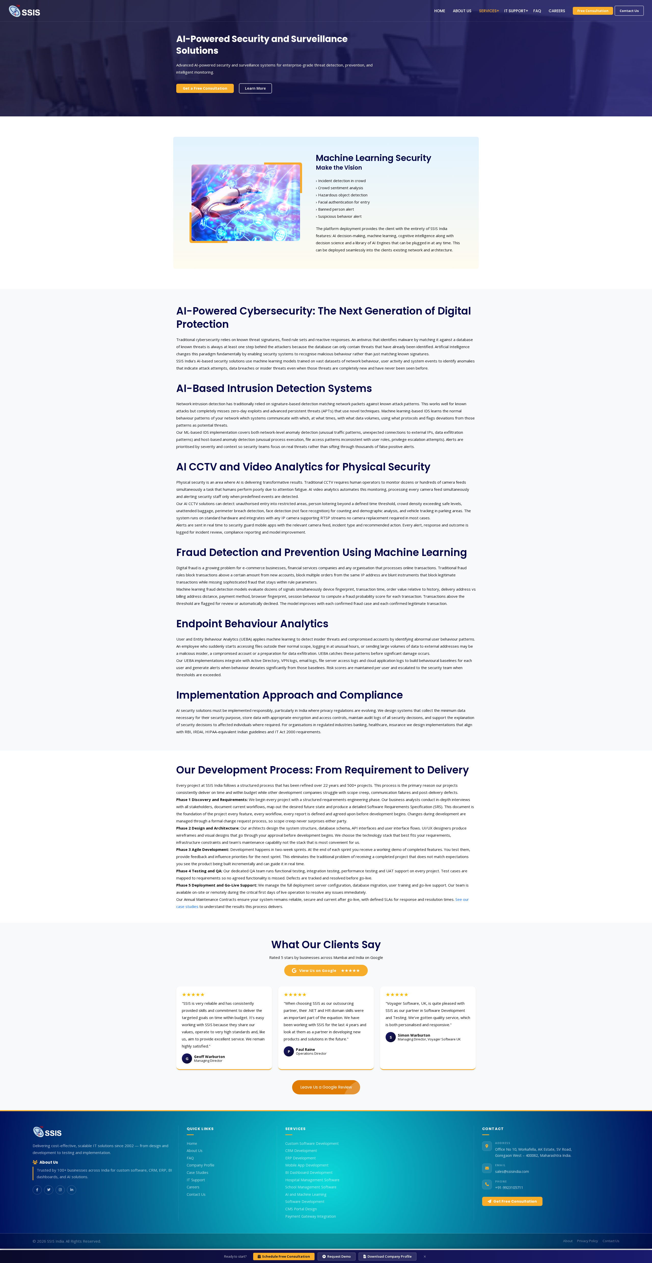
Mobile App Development (307, 1165)
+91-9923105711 (509, 1187)
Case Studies (197, 1172)
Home (439, 10)
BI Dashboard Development (309, 1172)
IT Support (515, 10)
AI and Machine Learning (306, 1194)
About (568, 1241)
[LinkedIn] (71, 1189)
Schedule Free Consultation (286, 1256)
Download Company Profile (390, 1256)
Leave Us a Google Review (326, 1087)
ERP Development (300, 1158)
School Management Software (310, 1187)
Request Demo (339, 1256)
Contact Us (629, 10)
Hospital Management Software (312, 1180)
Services (488, 10)
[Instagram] (60, 1189)
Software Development (304, 1201)
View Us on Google (329, 970)
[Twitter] (48, 1189)
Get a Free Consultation (205, 88)
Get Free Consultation (515, 1201)
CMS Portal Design (301, 1209)
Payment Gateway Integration (310, 1216)
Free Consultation (592, 10)
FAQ (537, 10)
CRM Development (301, 1150)
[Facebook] (37, 1189)
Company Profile (200, 1165)
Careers (557, 10)
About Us (462, 10)
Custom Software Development (312, 1143)
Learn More (255, 88)
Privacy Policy (587, 1241)
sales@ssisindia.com (512, 1171)
